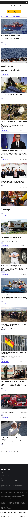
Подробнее (5, 45)
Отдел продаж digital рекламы (16, 498)
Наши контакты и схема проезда (8, 492)
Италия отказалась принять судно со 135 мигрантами (11, 36)
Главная (2, 5)
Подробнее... (3, 513)
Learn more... (15, 516)
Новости (2, 480)
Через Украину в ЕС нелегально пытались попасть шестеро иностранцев (14, 324)
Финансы (17, 480)
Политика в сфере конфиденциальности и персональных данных (12, 495)
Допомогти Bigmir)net (14, 12)
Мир (12, 5)
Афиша (2, 478)
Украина (8, 5)
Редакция (19, 492)
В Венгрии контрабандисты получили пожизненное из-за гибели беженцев (11, 236)
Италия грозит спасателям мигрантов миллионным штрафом (11, 65)
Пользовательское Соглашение (8, 495)
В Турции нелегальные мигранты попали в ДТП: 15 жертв (14, 121)
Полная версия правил (6, 508)
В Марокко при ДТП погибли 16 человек (11, 411)
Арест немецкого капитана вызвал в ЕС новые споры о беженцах (13, 208)
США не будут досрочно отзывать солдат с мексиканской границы (12, 382)
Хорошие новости (5, 7)
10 (17, 451)
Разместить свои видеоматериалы (13, 493)
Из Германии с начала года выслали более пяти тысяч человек (13, 353)
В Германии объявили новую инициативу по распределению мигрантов (12, 151)
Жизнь (21, 5)
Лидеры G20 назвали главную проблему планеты (14, 180)
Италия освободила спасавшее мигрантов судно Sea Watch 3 (14, 295)
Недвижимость (18, 478)
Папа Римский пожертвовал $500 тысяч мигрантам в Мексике (14, 438)
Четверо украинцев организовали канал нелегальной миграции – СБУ (11, 266)
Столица (16, 5)
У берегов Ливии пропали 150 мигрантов (11, 94)
